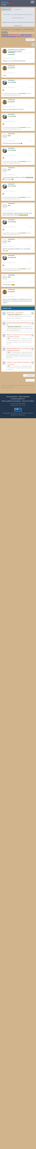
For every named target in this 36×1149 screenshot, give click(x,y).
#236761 (31, 121)
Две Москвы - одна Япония (15, 313)
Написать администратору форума (11, 401)
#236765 (31, 155)
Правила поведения (23, 396)
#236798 (31, 296)
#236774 (31, 191)
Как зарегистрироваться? (18, 399)
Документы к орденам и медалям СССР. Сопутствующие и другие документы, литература (19, 367)
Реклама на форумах (11, 396)
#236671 (31, 107)
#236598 (31, 87)
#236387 (31, 58)
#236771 (31, 175)
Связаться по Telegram (28, 401)
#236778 (31, 227)
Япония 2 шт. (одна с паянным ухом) (16, 50)
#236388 (31, 73)
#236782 (31, 282)
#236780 (31, 246)
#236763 (31, 141)
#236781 (31, 262)
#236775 (31, 210)
